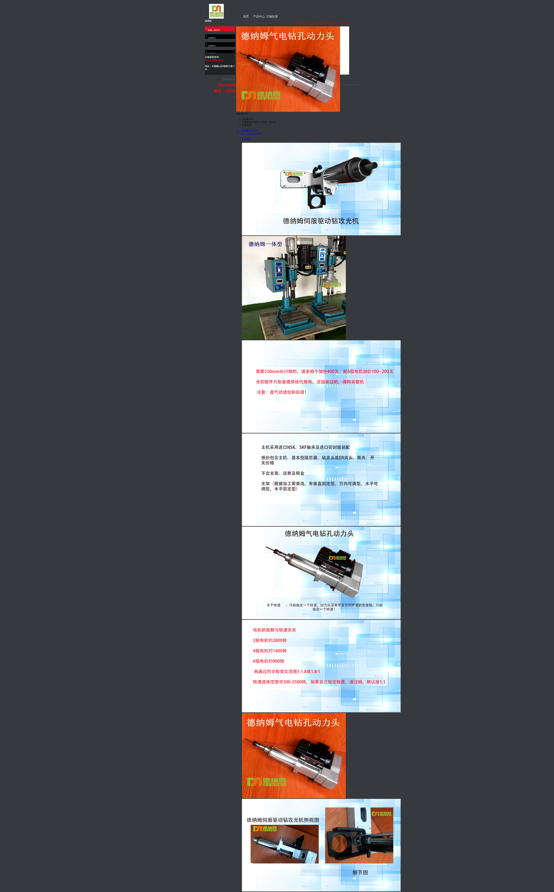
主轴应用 (272, 16)
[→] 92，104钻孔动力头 (248, 133)
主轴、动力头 (329, 22)
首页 (246, 16)
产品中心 (259, 16)
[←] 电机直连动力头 (247, 130)
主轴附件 (212, 46)
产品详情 (246, 139)
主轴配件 (212, 38)
